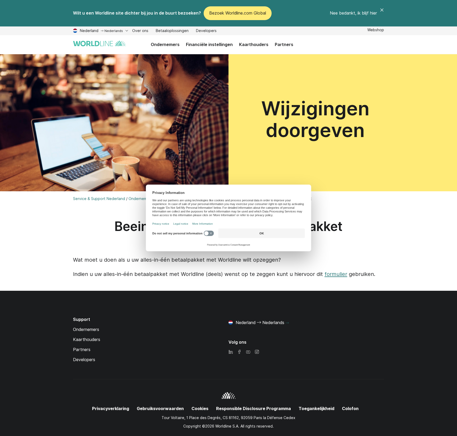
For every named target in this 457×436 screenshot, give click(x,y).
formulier (336, 274)
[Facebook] (239, 352)
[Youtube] (248, 352)
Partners (282, 48)
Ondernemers (165, 44)
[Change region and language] (287, 323)
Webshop (375, 30)
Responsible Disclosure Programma (253, 408)
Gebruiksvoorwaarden (160, 408)
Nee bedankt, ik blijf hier (353, 13)
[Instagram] (257, 352)
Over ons (140, 31)
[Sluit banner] (382, 13)
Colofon (350, 408)
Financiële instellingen (209, 44)
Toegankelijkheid (316, 408)
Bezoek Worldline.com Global (237, 13)
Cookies (199, 408)
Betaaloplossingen (172, 31)
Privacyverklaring (110, 408)
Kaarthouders (253, 44)
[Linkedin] (231, 352)
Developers (206, 31)
